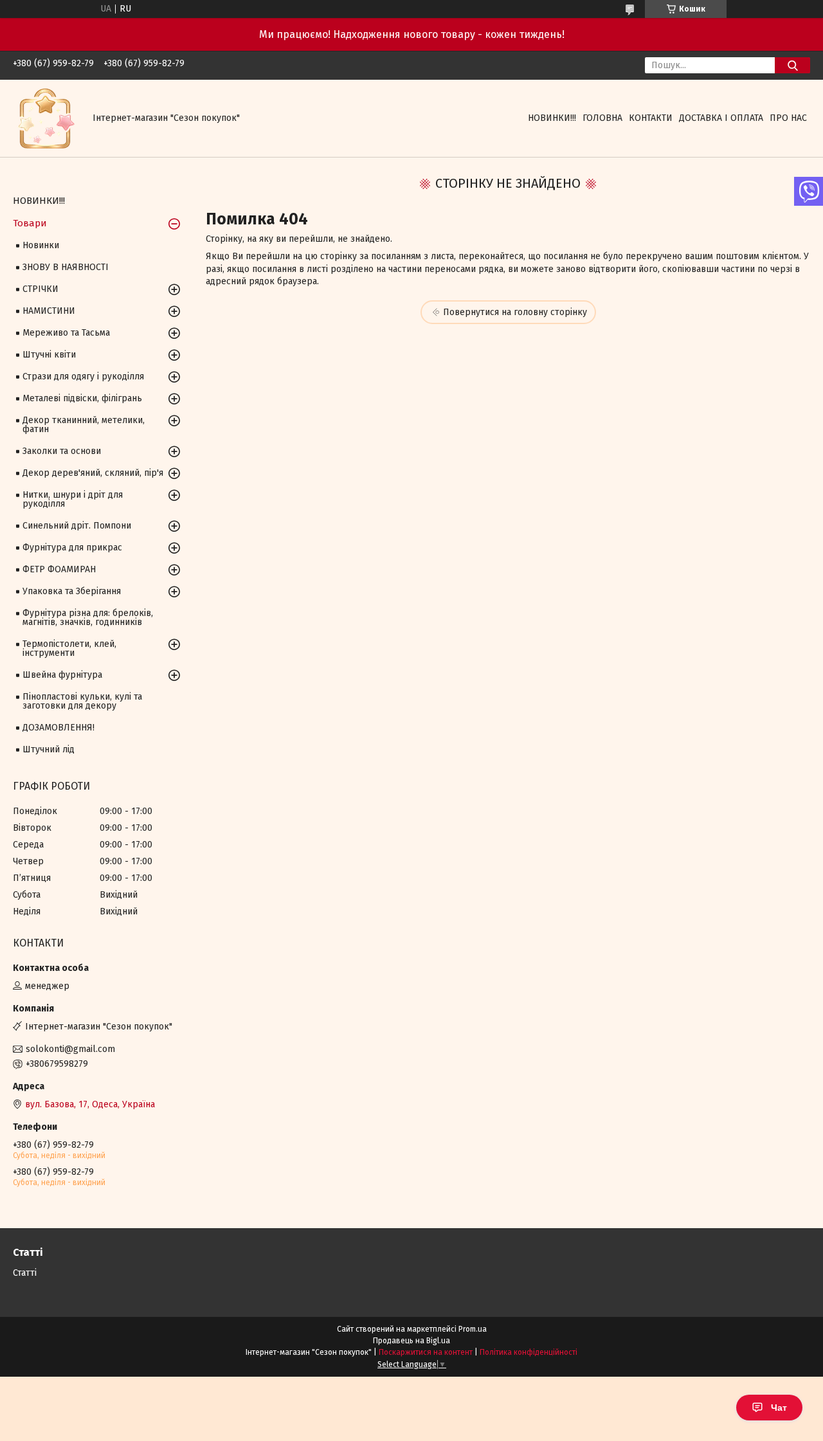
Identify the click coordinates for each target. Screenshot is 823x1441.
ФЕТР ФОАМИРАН (59, 569)
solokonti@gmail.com (70, 1049)
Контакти (651, 118)
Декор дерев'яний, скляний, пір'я (93, 472)
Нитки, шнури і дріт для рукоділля (73, 499)
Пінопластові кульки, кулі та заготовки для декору (82, 701)
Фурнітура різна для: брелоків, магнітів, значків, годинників (88, 618)
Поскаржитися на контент (426, 1352)
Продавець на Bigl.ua (411, 1340)
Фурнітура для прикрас (72, 547)
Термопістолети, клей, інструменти (69, 648)
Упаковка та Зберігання (72, 591)
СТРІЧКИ (41, 289)
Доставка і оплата (721, 118)
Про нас (788, 118)
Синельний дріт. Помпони (77, 525)
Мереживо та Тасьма (66, 332)
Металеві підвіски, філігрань (82, 398)
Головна (602, 118)
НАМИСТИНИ (49, 310)
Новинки (41, 245)
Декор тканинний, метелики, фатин (84, 425)
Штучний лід (49, 749)
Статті (25, 1272)
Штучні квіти (49, 354)
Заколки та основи (62, 451)
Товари (30, 223)
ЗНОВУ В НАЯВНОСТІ (66, 267)
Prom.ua (472, 1329)
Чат (779, 1407)
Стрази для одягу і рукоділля (83, 376)
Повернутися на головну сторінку (515, 312)
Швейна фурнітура (62, 674)
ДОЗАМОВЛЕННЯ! (59, 727)
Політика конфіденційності (528, 1352)
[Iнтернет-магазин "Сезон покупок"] (45, 118)
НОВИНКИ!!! (552, 118)
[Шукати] (792, 65)
